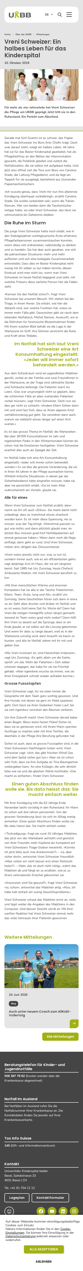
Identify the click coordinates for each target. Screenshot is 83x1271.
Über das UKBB (23, 34)
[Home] (20, 14)
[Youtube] (52, 1211)
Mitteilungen (43, 34)
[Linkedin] (63, 1211)
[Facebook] (41, 1211)
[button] (69, 14)
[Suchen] (60, 15)
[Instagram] (74, 1211)
